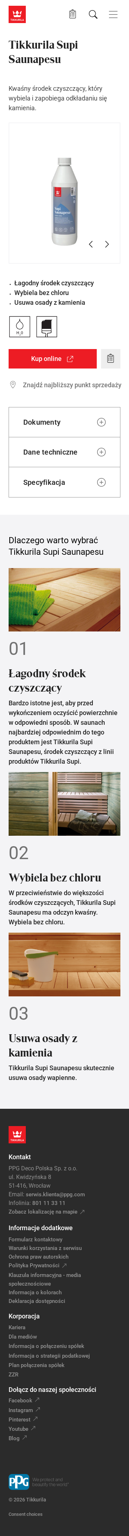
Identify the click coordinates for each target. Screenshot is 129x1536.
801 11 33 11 (49, 1203)
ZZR (13, 1374)
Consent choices (26, 1514)
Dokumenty (42, 422)
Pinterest (19, 1419)
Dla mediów (23, 1337)
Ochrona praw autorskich (38, 1257)
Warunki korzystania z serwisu (45, 1248)
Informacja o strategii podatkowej (49, 1356)
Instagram (21, 1410)
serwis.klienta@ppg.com (55, 1194)
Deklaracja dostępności (37, 1301)
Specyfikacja (44, 482)
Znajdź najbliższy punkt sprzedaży (72, 385)
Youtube (18, 1429)
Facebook (20, 1400)
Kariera (17, 1327)
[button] (72, 14)
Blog (14, 1438)
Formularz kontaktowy (35, 1239)
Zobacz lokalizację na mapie (43, 1212)
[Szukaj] (93, 14)
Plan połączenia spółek (36, 1365)
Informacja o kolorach (35, 1292)
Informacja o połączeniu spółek (46, 1346)
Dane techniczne (50, 452)
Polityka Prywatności (34, 1265)
